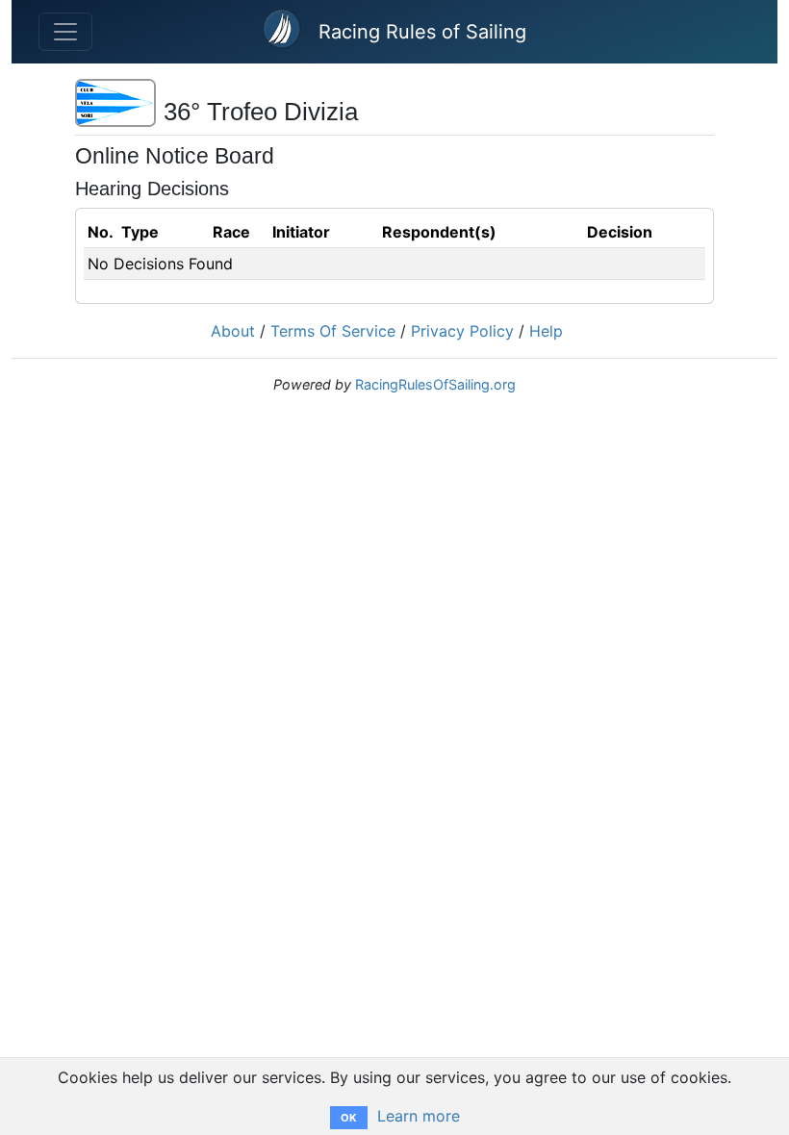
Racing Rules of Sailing (422, 31)
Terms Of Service (332, 330)
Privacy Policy (462, 330)
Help (546, 330)
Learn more (418, 1115)
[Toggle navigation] (65, 32)
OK (349, 1117)
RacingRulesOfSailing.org (435, 384)
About (233, 330)
